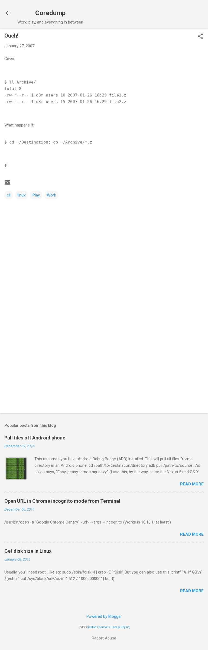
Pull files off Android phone (34, 438)
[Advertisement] (104, 366)
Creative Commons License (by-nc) (108, 627)
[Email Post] (7, 184)
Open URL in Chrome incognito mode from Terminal (62, 501)
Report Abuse (104, 638)
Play (36, 195)
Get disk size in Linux (27, 551)
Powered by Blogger (104, 616)
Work (51, 195)
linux (21, 195)
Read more (192, 484)
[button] (200, 37)
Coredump (50, 13)
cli (9, 195)
